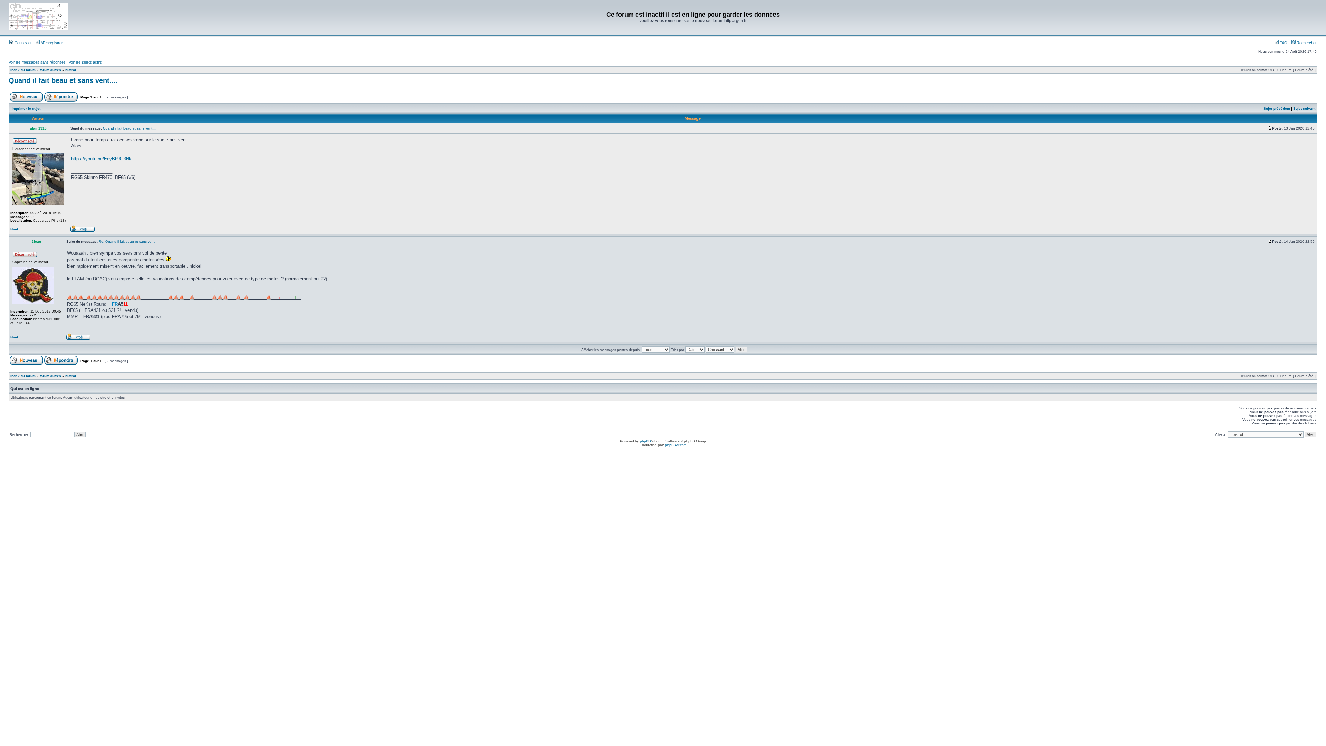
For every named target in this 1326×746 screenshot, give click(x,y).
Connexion (22, 43)
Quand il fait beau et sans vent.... (63, 80)
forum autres (50, 70)
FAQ (1283, 43)
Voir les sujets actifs (85, 62)
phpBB (645, 441)
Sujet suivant (1304, 109)
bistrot (70, 70)
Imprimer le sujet (26, 109)
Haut (14, 229)
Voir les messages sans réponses (37, 62)
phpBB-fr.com (675, 445)
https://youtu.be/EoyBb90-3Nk (101, 158)
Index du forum (23, 70)
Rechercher (1306, 43)
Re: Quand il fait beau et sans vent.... (129, 241)
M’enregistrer (51, 43)
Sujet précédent (1276, 109)
